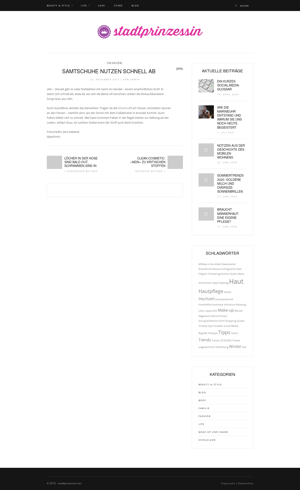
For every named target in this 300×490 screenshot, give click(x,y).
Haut (236, 281)
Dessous (217, 269)
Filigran (203, 273)
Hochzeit (207, 298)
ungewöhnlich (207, 347)
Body (202, 400)
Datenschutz (245, 483)
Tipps (224, 332)
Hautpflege (211, 291)
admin (135, 79)
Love (101, 5)
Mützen (239, 310)
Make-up (226, 310)
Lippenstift (211, 310)
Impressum (228, 483)
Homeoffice (205, 304)
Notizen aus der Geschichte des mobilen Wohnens (231, 151)
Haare (215, 282)
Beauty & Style (58, 5)
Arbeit (218, 264)
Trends (205, 339)
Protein (223, 316)
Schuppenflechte (208, 320)
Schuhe (123, 108)
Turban (236, 340)
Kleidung (241, 304)
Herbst (227, 292)
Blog (135, 5)
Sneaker (218, 325)
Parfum (214, 316)
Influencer (229, 304)
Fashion (114, 63)
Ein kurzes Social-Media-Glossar (228, 85)
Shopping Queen (235, 320)
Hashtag (223, 282)
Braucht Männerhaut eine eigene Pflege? (228, 215)
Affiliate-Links (206, 264)
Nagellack (204, 316)
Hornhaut (217, 304)
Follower (212, 273)
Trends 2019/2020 (221, 340)
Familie (204, 408)
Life (84, 5)
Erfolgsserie (228, 269)
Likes (201, 310)
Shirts (221, 320)
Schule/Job (207, 439)
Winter (235, 346)
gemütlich (223, 273)
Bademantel (229, 264)
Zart (244, 347)
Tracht (234, 333)
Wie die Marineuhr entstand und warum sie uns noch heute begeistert (229, 117)
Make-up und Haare (213, 431)
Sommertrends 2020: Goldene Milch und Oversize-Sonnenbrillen (230, 183)
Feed (238, 269)
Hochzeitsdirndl (224, 299)
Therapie (213, 333)
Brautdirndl (205, 269)
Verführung (221, 347)
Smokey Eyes (206, 325)
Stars (118, 5)
